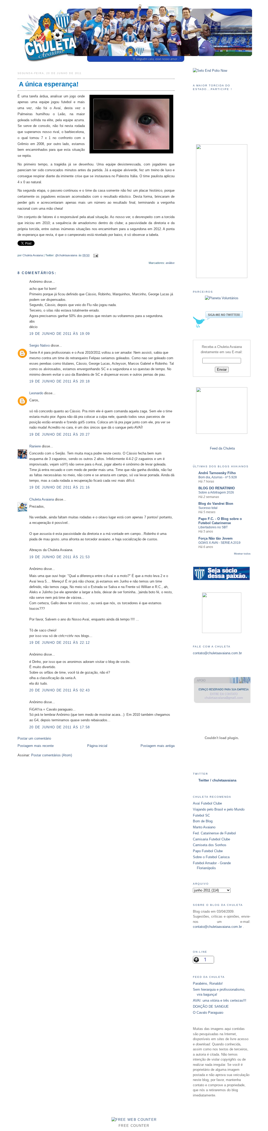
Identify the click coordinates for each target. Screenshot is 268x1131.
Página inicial (97, 746)
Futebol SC (201, 815)
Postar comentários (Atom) (51, 755)
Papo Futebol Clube (208, 851)
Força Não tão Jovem (215, 538)
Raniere (35, 446)
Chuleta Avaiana (33, 255)
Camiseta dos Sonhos (209, 845)
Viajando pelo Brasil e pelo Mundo (218, 809)
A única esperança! (49, 84)
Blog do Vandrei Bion (215, 504)
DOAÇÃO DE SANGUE (211, 1006)
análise (170, 262)
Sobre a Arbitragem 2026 (216, 492)
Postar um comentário (34, 738)
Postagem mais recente (36, 746)
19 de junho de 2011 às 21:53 (59, 557)
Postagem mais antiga (158, 746)
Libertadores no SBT (213, 527)
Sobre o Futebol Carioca (211, 857)
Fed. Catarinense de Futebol (214, 833)
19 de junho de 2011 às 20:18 (59, 381)
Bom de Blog (203, 821)
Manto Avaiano (204, 827)
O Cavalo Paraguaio (208, 1012)
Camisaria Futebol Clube (211, 839)
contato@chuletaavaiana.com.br (217, 653)
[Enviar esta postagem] (95, 255)
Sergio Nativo (39, 345)
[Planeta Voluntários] (221, 298)
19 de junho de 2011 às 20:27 (59, 434)
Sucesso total (207, 508)
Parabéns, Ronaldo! (208, 983)
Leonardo (36, 393)
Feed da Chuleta (222, 448)
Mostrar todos (242, 553)
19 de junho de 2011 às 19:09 (59, 334)
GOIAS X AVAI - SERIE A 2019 (219, 543)
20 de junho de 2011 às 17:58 (59, 727)
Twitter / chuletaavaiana (217, 780)
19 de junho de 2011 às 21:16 (59, 487)
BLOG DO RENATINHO (216, 488)
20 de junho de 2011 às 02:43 (59, 690)
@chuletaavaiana (66, 255)
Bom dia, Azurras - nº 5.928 (217, 477)
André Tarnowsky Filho (217, 473)
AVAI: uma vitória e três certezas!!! (219, 1000)
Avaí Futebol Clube (207, 803)
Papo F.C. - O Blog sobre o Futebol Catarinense (220, 521)
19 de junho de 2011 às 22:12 (59, 643)
